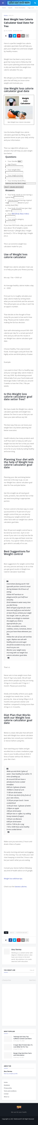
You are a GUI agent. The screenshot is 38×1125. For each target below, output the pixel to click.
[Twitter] (14, 36)
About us (6, 1097)
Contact (6, 1094)
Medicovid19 (18, 1119)
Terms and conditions (10, 1091)
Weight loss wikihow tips (13, 878)
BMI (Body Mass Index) (20, 214)
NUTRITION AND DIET (21, 932)
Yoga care (31, 8)
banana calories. (21, 886)
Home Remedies (20, 8)
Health (10, 8)
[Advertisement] (19, 909)
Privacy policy (8, 1088)
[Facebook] (10, 36)
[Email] (23, 36)
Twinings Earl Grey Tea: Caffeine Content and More (22, 1037)
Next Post (32, 980)
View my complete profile (11, 1073)
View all (32, 970)
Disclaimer (7, 1085)
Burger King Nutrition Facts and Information (22, 1054)
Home (4, 8)
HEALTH (11, 15)
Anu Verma (16, 949)
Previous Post (7, 980)
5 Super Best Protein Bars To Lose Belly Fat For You (23, 1046)
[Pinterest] (19, 36)
